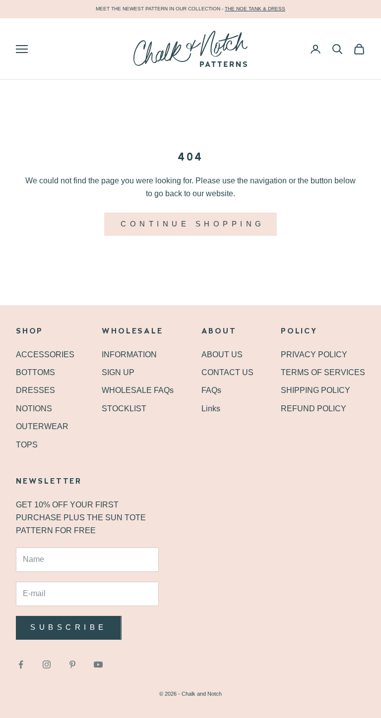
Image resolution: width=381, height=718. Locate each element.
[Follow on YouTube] (98, 664)
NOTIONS (34, 408)
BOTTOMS (35, 372)
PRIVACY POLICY (314, 354)
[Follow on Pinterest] (72, 664)
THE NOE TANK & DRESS (255, 8)
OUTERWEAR (42, 426)
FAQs (211, 390)
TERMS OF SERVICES (323, 372)
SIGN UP (118, 372)
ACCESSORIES (45, 354)
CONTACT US (227, 372)
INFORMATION (129, 354)
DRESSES (35, 390)
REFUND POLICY (313, 408)
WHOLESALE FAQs (138, 390)
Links (210, 408)
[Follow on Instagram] (47, 664)
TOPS (27, 445)
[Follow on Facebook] (21, 664)
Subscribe (68, 627)
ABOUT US (222, 354)
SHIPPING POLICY (315, 390)
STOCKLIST (124, 408)
